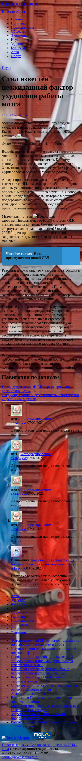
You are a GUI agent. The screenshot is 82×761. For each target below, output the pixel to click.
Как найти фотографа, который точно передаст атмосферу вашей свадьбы (40, 671)
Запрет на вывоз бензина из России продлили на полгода (38, 716)
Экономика (19, 35)
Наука (15, 40)
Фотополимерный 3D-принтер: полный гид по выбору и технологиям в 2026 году (45, 642)
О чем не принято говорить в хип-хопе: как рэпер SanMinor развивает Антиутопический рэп (45, 689)
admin (23, 115)
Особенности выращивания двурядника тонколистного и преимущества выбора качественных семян (42, 661)
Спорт (16, 56)
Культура (18, 48)
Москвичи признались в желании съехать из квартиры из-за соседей (45, 708)
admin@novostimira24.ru (20, 757)
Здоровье (18, 44)
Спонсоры (19, 624)
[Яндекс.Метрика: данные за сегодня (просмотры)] (16, 738)
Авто (15, 52)
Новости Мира (13, 11)
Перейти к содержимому (21, 4)
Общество (19, 31)
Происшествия (22, 27)
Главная (17, 19)
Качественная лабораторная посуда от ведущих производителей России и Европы (45, 564)
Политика (18, 23)
